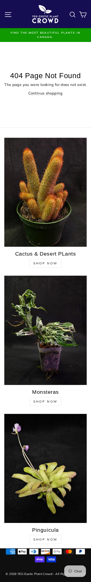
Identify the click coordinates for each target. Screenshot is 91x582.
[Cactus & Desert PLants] (45, 192)
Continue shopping (45, 93)
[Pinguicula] (45, 468)
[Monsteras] (45, 330)
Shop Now (45, 263)
